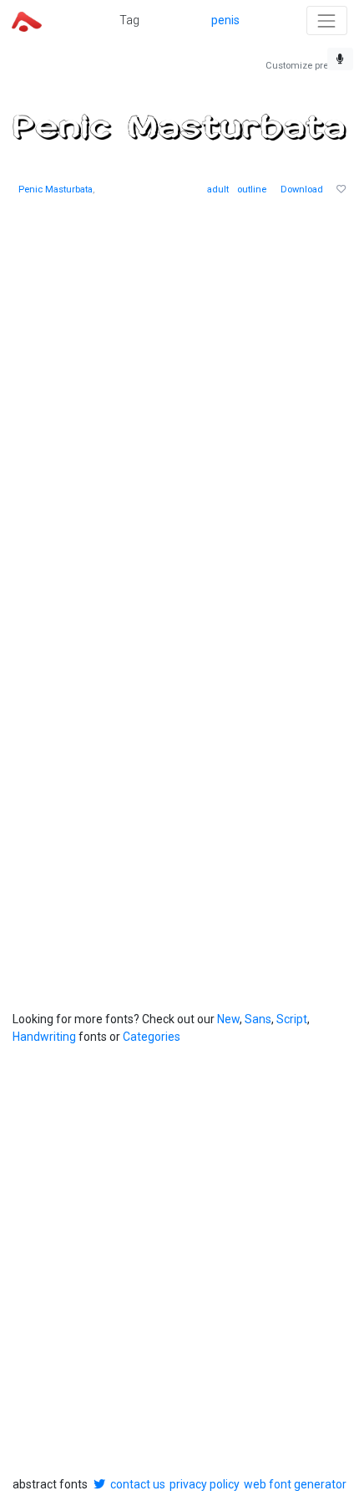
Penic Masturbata (55, 189)
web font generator (295, 1484)
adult (218, 189)
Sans (258, 1019)
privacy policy (204, 1484)
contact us (137, 1484)
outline (251, 189)
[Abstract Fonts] (27, 20)
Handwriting (44, 1036)
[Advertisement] (179, 401)
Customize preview (305, 65)
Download (302, 189)
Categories (151, 1036)
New (228, 1019)
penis (225, 20)
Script (291, 1019)
